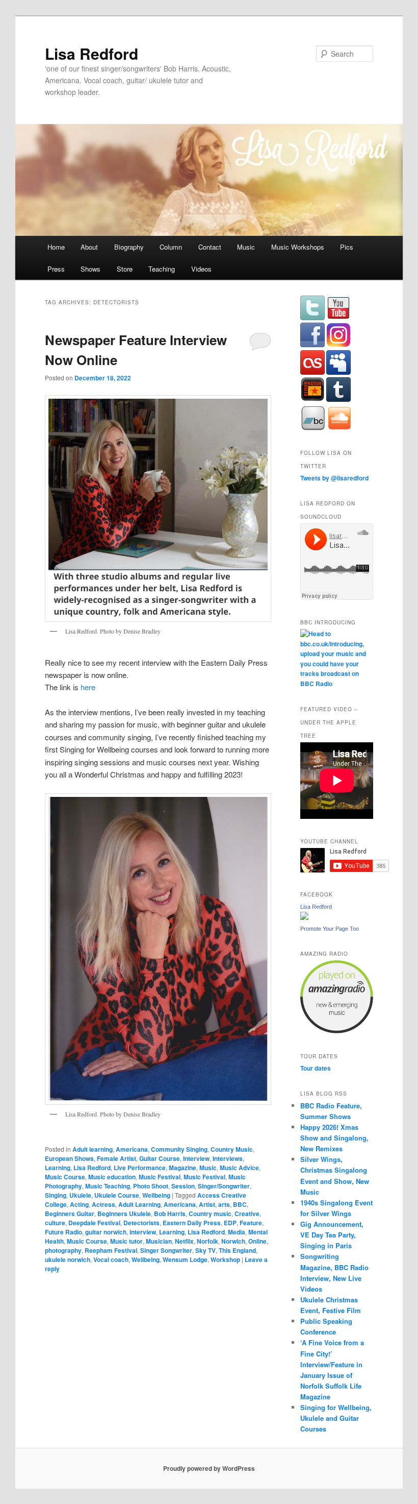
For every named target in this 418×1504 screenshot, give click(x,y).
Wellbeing (156, 1195)
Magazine (182, 1167)
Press (56, 269)
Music (246, 247)
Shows (90, 269)
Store (125, 269)
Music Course (65, 1176)
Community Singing (179, 1149)
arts (224, 1204)
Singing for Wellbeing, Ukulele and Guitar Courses (336, 1418)
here (88, 687)
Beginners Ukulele (124, 1213)
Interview (196, 1158)
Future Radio (63, 1231)
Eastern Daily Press (192, 1222)
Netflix (184, 1241)
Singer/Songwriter (224, 1186)
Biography (129, 247)
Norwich (233, 1241)
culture (55, 1222)
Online (257, 1241)
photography (63, 1250)
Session (183, 1186)
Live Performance (140, 1167)
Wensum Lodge (185, 1259)
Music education (112, 1176)
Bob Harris (170, 1213)
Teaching (161, 269)
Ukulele (80, 1195)
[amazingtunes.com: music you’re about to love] (336, 1030)
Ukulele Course (116, 1195)
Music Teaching (107, 1186)
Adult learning (92, 1149)
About (89, 247)
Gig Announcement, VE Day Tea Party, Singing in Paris (331, 1234)
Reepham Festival (111, 1250)
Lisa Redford (91, 53)
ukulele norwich (67, 1259)
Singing (55, 1195)
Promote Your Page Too (329, 929)
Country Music (232, 1149)
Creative (246, 1213)
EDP (230, 1222)
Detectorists (141, 1222)
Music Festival (159, 1176)
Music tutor (126, 1241)
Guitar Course (159, 1158)
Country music (210, 1213)
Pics (346, 247)
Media (236, 1231)
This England (237, 1250)
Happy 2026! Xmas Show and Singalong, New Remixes (334, 1137)
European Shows (69, 1158)
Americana (132, 1149)
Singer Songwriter (166, 1250)
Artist (207, 1204)
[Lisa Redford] (304, 917)
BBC (240, 1204)
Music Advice (239, 1167)
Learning (57, 1167)
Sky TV (205, 1250)
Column (171, 247)
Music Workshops (297, 247)
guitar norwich (105, 1231)
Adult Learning (139, 1204)
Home (56, 247)
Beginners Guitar (69, 1213)
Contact (209, 247)
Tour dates (315, 1068)
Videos (201, 269)
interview (142, 1231)
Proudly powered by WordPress (209, 1468)
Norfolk (207, 1241)
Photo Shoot (150, 1186)
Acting (79, 1204)
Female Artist (116, 1158)
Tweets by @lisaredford (334, 477)
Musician (159, 1241)
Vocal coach (110, 1259)
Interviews (228, 1158)
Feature (251, 1222)
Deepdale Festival (94, 1222)
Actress (103, 1204)
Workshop (225, 1259)
